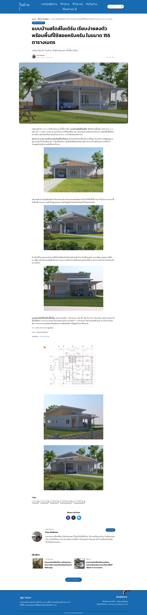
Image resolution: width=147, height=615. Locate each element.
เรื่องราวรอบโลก (43, 19)
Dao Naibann (40, 55)
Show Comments (73, 579)
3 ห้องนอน (44, 501)
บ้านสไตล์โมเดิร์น (65, 501)
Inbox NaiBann (122, 601)
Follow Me (110, 530)
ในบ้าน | (24, 6)
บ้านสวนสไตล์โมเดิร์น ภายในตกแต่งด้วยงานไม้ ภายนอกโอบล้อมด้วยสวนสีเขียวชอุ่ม (58, 565)
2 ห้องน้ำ (35, 501)
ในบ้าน (45, 129)
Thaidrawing (44, 336)
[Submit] (122, 6)
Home (34, 19)
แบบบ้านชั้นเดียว (79, 501)
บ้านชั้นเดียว (54, 501)
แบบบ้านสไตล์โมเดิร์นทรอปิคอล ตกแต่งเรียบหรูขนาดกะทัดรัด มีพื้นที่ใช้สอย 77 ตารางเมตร (99, 565)
